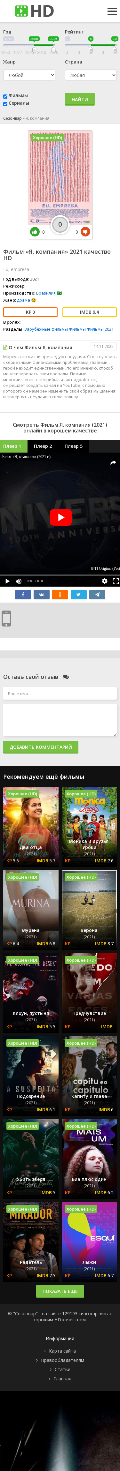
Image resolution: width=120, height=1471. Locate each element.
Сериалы (19, 103)
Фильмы (18, 95)
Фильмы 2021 (100, 329)
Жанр (9, 62)
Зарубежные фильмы (46, 329)
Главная (62, 1379)
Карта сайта (62, 1351)
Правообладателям (62, 1360)
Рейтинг (74, 32)
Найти (80, 99)
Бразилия (46, 293)
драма (23, 300)
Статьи (62, 1369)
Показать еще (60, 1291)
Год (7, 32)
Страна (73, 62)
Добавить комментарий (41, 747)
